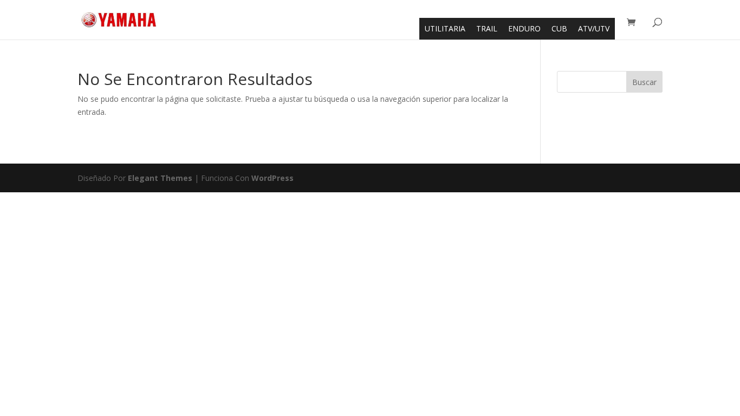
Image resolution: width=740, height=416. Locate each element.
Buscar (644, 82)
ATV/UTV (593, 28)
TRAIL (486, 28)
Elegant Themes (160, 178)
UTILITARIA (445, 28)
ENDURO (524, 28)
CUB (559, 28)
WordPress (272, 178)
